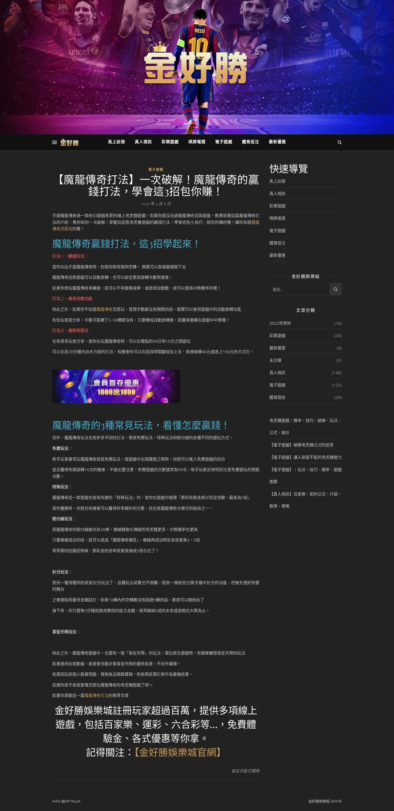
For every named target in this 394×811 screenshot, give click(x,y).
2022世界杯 (280, 323)
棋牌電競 (197, 142)
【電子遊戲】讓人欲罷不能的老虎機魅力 (305, 457)
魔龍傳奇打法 (96, 695)
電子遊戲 (223, 142)
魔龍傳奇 (104, 309)
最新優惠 (277, 142)
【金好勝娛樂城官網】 (180, 751)
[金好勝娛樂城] (197, 64)
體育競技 (277, 397)
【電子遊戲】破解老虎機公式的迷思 (301, 444)
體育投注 (250, 142)
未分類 (275, 360)
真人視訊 (143, 142)
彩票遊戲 (170, 142)
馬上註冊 (116, 142)
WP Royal (72, 801)
